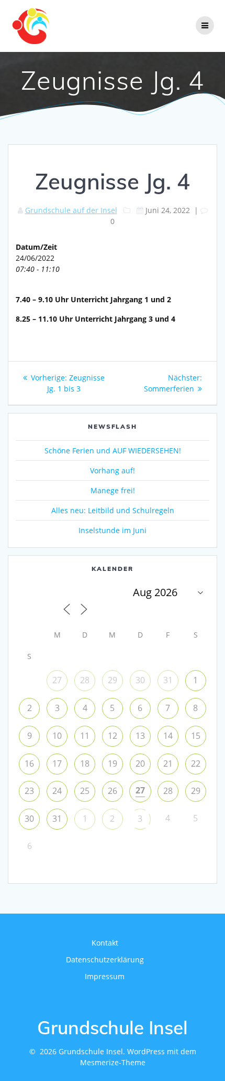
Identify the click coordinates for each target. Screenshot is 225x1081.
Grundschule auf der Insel (71, 210)
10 (57, 735)
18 (84, 763)
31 (168, 680)
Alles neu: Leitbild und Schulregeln (112, 510)
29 (112, 680)
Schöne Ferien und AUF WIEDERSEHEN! (112, 450)
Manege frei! (113, 490)
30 (140, 680)
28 (84, 680)
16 (29, 763)
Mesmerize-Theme (112, 1062)
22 (195, 763)
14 (168, 735)
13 (140, 735)
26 (112, 791)
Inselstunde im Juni (112, 530)
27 (57, 680)
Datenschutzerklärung (105, 960)
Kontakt (105, 943)
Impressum (105, 976)
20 (140, 763)
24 (57, 791)
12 (112, 735)
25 (84, 791)
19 (112, 763)
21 (168, 763)
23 (29, 791)
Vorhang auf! (112, 470)
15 (195, 735)
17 (57, 763)
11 (84, 735)
